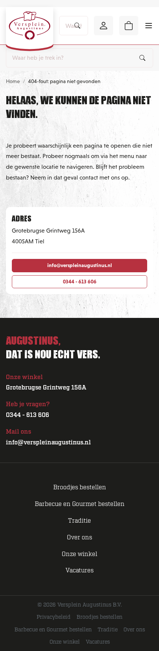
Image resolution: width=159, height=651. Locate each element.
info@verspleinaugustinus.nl (79, 265)
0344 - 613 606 (80, 282)
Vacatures (79, 570)
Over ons (79, 537)
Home (13, 81)
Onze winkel (79, 554)
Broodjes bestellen (79, 487)
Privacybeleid (54, 617)
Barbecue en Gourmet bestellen (80, 504)
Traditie (79, 521)
